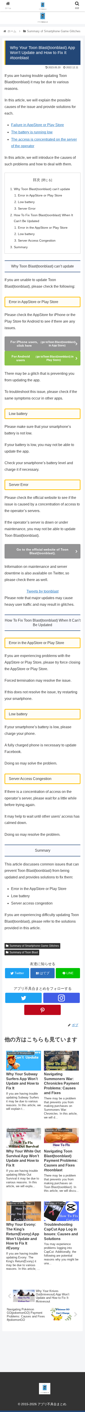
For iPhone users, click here (42, 343)
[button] (76, 776)
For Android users (42, 358)
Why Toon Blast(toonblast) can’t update (42, 189)
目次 (36, 180)
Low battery (26, 202)
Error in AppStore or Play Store (40, 195)
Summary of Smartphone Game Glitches (34, 945)
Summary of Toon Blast (24, 952)
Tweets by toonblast (42, 591)
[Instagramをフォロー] (61, 998)
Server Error (27, 208)
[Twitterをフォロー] (23, 998)
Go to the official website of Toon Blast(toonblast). (42, 551)
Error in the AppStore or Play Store (43, 227)
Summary (21, 247)
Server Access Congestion (37, 240)
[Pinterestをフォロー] (42, 1010)
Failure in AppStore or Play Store (37, 125)
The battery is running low (32, 132)
